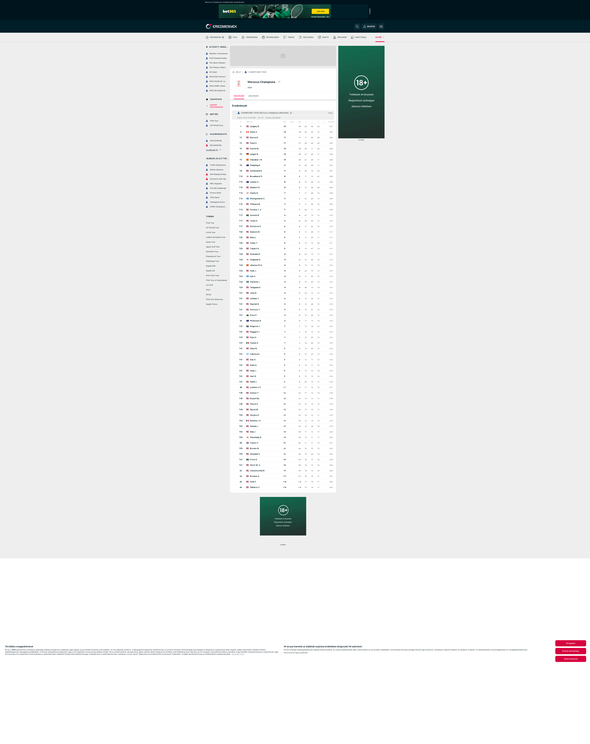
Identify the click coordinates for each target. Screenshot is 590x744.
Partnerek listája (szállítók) (296, 653)
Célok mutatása (571, 659)
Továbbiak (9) (212, 150)
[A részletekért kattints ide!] (283, 126)
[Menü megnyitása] (381, 26)
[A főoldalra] (227, 26)
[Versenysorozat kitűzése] (279, 81)
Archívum (253, 96)
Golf (238, 72)
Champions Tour (257, 72)
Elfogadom (570, 643)
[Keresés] (357, 26)
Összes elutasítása (570, 651)
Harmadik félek (237, 654)
